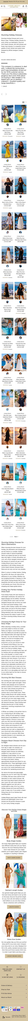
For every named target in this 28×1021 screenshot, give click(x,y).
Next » (16, 536)
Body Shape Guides (14, 857)
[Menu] (1, 6)
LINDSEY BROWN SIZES (14, 956)
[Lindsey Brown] (14, 6)
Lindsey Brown (22, 1016)
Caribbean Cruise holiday (8, 755)
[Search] (5, 6)
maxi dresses (10, 684)
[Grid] (23, 102)
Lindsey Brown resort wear (9, 797)
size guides (14, 670)
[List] (25, 102)
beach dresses (5, 598)
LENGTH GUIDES (14, 907)
